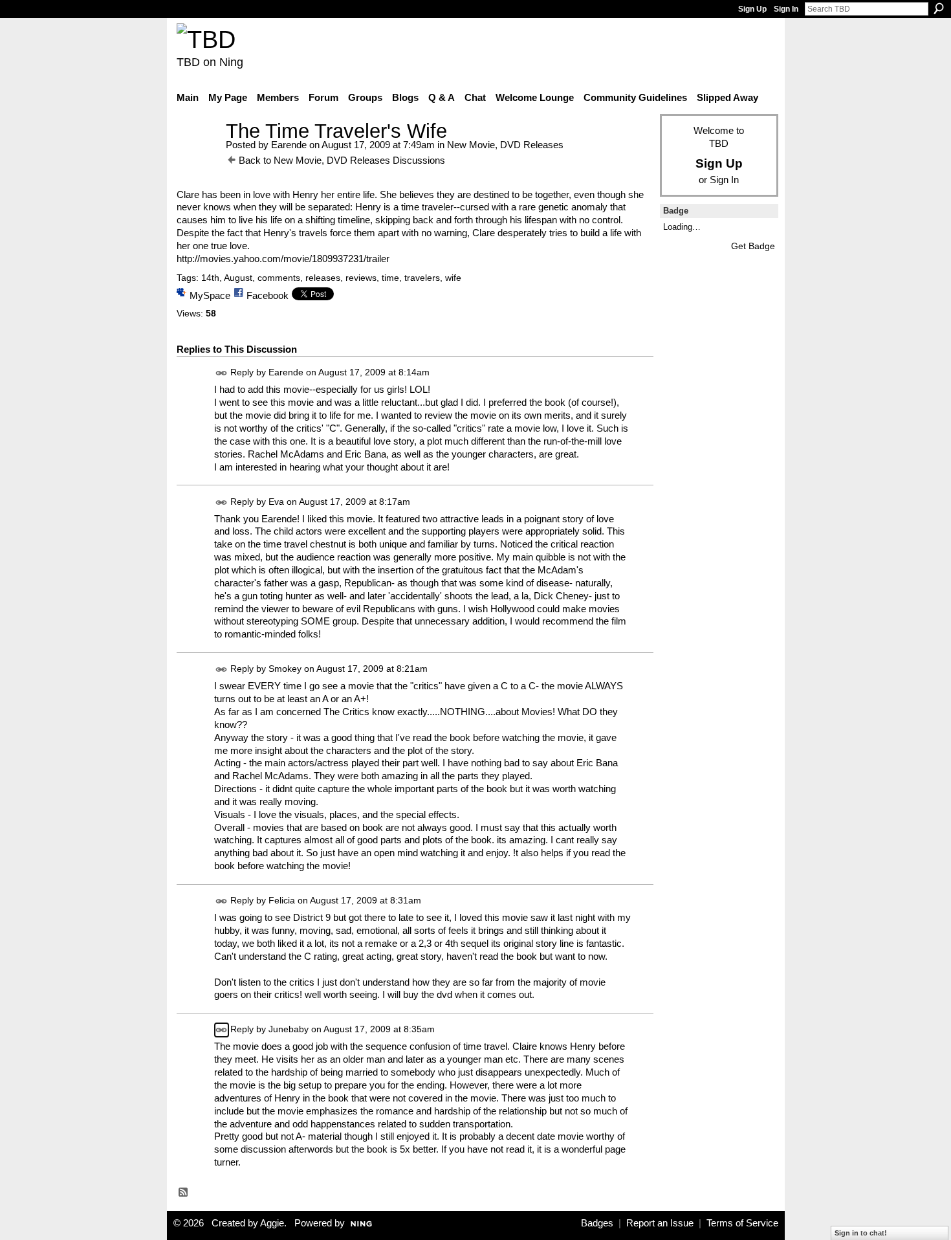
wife (453, 277)
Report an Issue (660, 1223)
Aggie (272, 1223)
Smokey (284, 669)
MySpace (210, 295)
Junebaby (288, 1029)
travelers (422, 277)
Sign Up (752, 9)
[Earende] (197, 155)
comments (278, 277)
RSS (184, 1193)
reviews (361, 277)
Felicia (281, 900)
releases (322, 277)
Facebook (267, 295)
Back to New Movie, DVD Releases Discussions (342, 160)
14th (210, 277)
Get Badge (753, 246)
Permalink (221, 373)
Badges (597, 1223)
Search (939, 8)
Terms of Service (742, 1223)
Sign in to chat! (861, 1233)
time (390, 277)
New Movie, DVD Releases (505, 144)
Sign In (786, 9)
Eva (276, 501)
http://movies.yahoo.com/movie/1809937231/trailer (283, 258)
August (238, 277)
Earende (289, 144)
